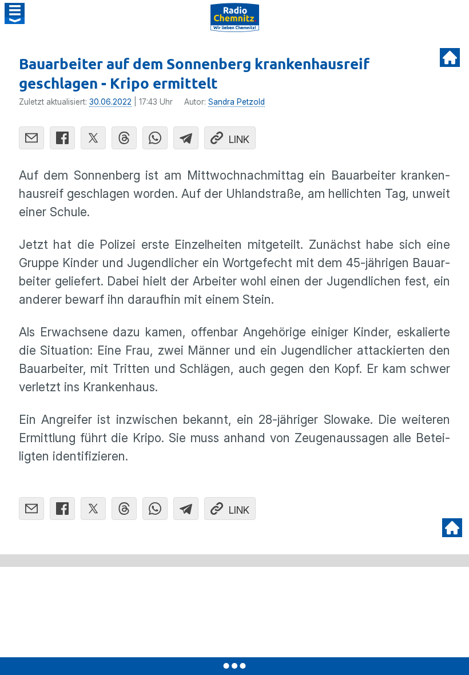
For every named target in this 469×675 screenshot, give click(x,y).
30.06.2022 (110, 101)
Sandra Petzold (236, 101)
